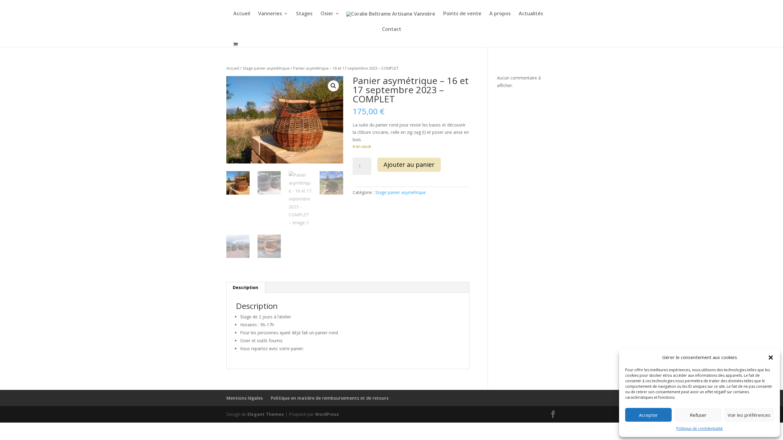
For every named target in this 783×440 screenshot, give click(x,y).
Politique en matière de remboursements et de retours (329, 398)
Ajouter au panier (409, 164)
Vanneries (270, 14)
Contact (391, 29)
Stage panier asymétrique (266, 68)
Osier (327, 14)
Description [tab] (245, 287)
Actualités (531, 14)
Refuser (698, 415)
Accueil (241, 14)
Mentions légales (244, 398)
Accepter (648, 415)
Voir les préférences (749, 415)
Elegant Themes (265, 414)
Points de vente (462, 14)
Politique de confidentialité (699, 428)
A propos (500, 14)
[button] (771, 357)
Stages (304, 14)
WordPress (327, 414)
